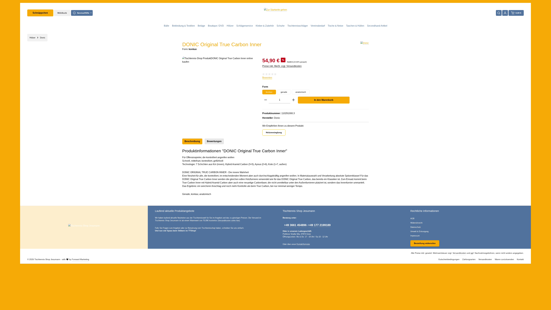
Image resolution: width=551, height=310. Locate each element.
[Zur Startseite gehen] (275, 13)
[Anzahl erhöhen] (293, 100)
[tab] (192, 141)
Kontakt (520, 259)
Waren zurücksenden (504, 259)
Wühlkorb (62, 13)
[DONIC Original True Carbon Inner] (219, 87)
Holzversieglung (274, 132)
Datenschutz (415, 227)
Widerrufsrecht (416, 223)
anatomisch (300, 92)
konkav (269, 92)
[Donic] (364, 46)
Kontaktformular (303, 244)
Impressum (415, 236)
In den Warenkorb (323, 100)
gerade (284, 92)
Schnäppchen (40, 13)
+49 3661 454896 (295, 225)
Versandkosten (459, 253)
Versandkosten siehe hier (228, 220)
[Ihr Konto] (505, 13)
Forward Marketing (80, 259)
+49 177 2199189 (319, 225)
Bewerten (267, 77)
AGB (412, 218)
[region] (219, 87)
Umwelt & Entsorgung (419, 231)
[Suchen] (499, 13)
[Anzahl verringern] (265, 100)
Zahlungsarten (469, 259)
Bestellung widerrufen (425, 243)
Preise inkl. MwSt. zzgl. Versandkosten (282, 66)
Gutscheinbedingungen (448, 259)
